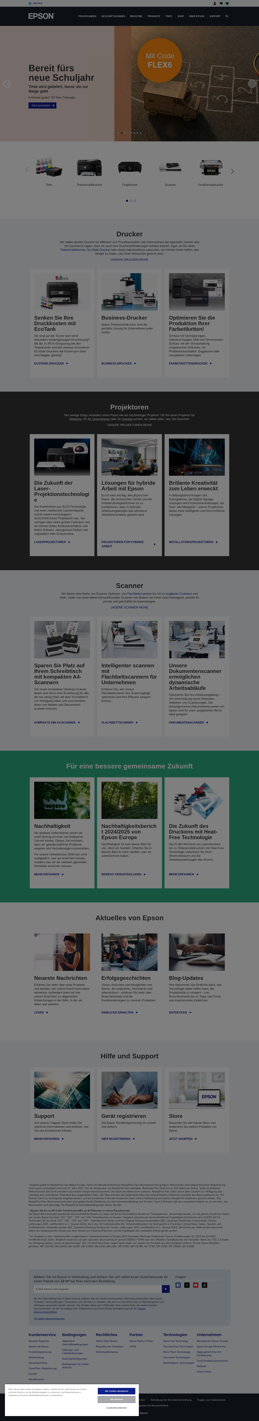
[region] (72, 1400)
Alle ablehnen (116, 1399)
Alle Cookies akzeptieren (116, 1391)
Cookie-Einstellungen (116, 1408)
